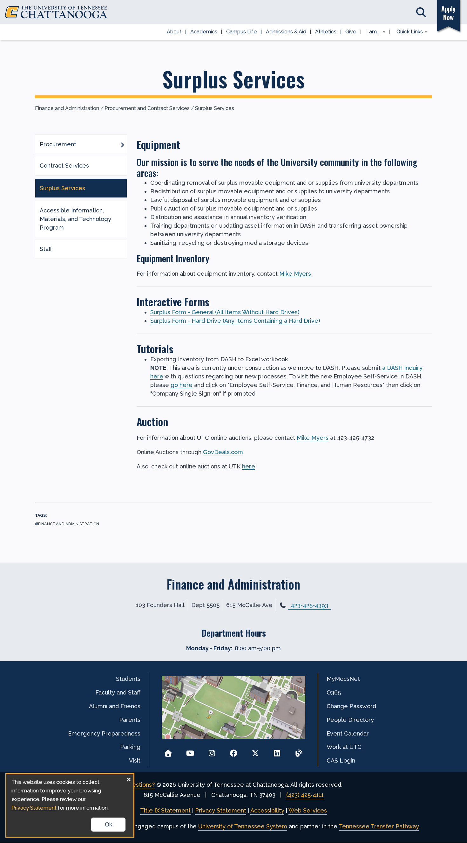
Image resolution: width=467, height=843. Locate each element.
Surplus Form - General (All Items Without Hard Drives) (224, 312)
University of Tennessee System (242, 826)
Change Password (351, 706)
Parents (129, 719)
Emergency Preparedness (104, 733)
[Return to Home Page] (168, 751)
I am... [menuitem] (371, 32)
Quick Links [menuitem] (407, 32)
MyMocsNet (343, 678)
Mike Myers (295, 273)
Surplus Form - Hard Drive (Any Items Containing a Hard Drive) (235, 320)
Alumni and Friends (114, 706)
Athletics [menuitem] (325, 32)
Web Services (307, 810)
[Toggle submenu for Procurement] (122, 144)
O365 (334, 692)
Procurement (58, 144)
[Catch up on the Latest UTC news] (298, 751)
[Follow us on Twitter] (255, 751)
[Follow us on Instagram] (211, 751)
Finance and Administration (67, 108)
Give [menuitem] (350, 32)
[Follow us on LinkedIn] (277, 751)
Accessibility (267, 810)
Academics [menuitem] (203, 32)
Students (128, 678)
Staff (46, 248)
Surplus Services (214, 108)
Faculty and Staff (117, 692)
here (248, 466)
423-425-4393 (309, 605)
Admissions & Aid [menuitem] (286, 32)
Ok (108, 824)
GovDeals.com (223, 452)
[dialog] (69, 805)
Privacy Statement (220, 810)
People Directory (350, 719)
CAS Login (341, 760)
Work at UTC (344, 746)
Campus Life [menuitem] (241, 32)
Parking (130, 746)
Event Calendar (348, 733)
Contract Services (64, 165)
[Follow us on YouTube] (190, 751)
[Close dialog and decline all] (128, 778)
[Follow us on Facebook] (233, 751)
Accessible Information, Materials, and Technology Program (75, 219)
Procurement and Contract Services (147, 108)
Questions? (140, 784)
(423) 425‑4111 (305, 794)
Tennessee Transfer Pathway (379, 826)
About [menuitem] (174, 32)
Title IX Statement (165, 810)
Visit (134, 760)
